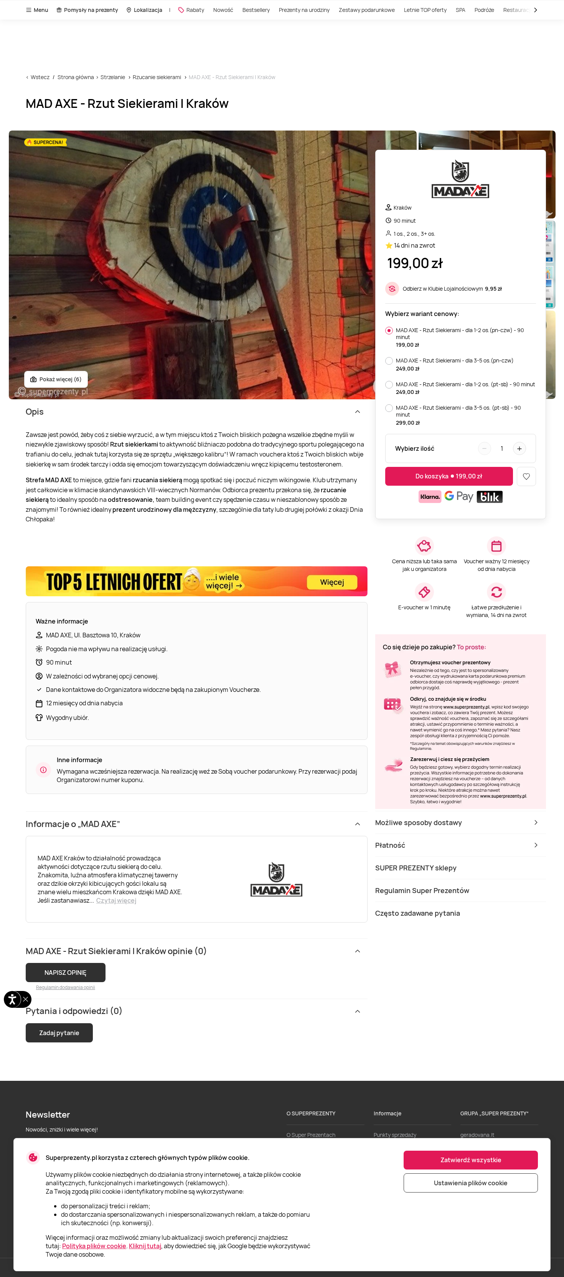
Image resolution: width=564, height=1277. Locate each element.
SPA (460, 9)
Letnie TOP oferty (425, 9)
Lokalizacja (148, 9)
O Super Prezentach (311, 1134)
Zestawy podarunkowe (367, 9)
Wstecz (40, 77)
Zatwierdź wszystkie (470, 1160)
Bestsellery (256, 9)
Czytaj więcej (116, 900)
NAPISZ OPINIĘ (65, 972)
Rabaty (195, 9)
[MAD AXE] (460, 180)
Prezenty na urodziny (304, 9)
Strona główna (76, 77)
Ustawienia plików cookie (471, 1183)
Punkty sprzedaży (395, 1134)
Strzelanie (113, 77)
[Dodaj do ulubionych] (526, 476)
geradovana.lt (477, 1134)
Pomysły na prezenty (91, 9)
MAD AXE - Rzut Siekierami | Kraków (232, 77)
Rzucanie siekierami (157, 77)
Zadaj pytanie (59, 1033)
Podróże (484, 9)
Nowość (223, 9)
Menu (41, 9)
